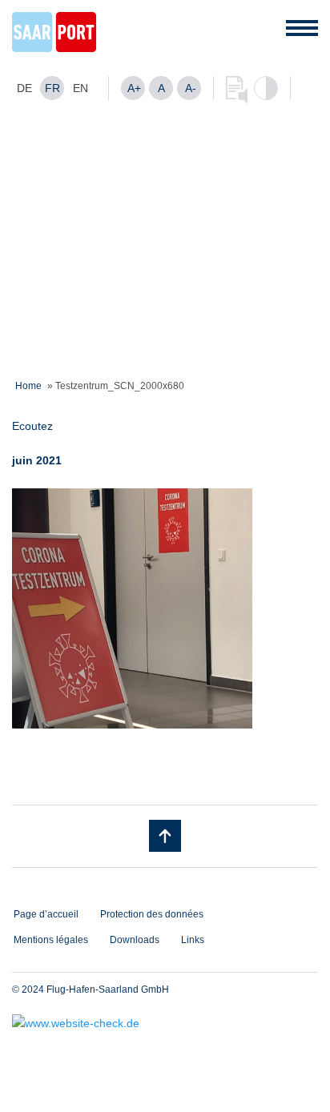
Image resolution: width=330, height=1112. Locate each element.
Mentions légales (51, 939)
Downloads (134, 939)
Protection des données (151, 914)
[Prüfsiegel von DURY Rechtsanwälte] (165, 1023)
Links (192, 939)
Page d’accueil (46, 914)
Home (28, 385)
